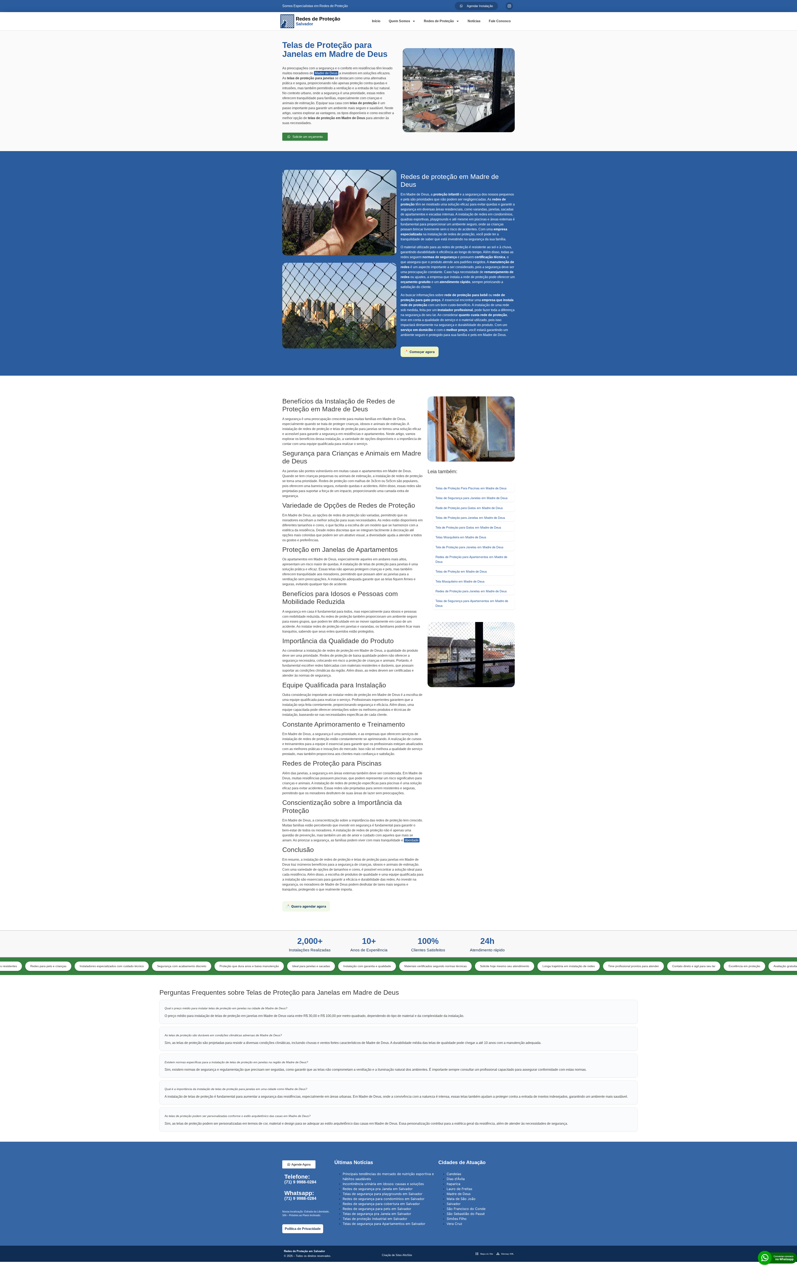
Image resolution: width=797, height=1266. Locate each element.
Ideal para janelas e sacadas (220, 966)
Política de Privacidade (303, 1229)
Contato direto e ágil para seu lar (602, 966)
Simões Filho (457, 1219)
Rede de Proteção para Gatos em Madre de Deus (469, 508)
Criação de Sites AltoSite (397, 1255)
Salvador (454, 1204)
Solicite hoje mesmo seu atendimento (413, 966)
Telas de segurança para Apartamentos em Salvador (384, 1224)
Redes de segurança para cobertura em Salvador (381, 1204)
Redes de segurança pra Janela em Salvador (378, 1189)
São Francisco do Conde (466, 1209)
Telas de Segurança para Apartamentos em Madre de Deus (471, 603)
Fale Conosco (500, 21)
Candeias (454, 1174)
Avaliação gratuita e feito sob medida (706, 966)
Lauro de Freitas (459, 1189)
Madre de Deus (326, 73)
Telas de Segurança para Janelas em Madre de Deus (471, 498)
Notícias (474, 21)
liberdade (412, 840)
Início (376, 21)
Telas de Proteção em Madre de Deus (461, 571)
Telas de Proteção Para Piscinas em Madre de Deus (471, 488)
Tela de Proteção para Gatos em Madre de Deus (468, 527)
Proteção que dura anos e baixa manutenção (158, 966)
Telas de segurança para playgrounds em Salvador (382, 1194)
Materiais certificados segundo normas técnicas (344, 966)
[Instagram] (509, 6)
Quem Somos (399, 21)
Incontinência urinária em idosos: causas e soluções (383, 1184)
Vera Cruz (454, 1224)
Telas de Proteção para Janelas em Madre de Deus (470, 517)
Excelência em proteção (653, 966)
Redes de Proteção (439, 21)
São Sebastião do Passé (466, 1214)
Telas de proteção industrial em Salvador (375, 1219)
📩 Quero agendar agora (306, 906)
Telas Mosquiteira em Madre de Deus (460, 537)
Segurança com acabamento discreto (90, 966)
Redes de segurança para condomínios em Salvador (383, 1199)
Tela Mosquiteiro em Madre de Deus (460, 581)
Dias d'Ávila (456, 1179)
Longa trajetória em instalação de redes (477, 966)
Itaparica (453, 1184)
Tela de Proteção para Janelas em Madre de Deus (469, 547)
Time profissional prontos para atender (542, 966)
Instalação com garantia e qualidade (276, 966)
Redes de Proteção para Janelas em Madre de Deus (471, 591)
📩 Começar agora (420, 352)
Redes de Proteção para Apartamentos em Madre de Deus (471, 559)
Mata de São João (461, 1199)
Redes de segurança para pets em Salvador (377, 1209)
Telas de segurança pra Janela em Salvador (377, 1214)
